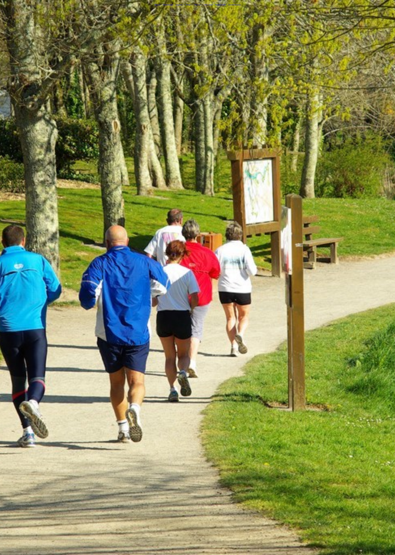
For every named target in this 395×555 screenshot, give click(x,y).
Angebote (179, 5)
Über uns (197, 5)
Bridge (188, 5)
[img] (197, 277)
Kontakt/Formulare (234, 5)
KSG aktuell (208, 5)
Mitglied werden (220, 5)
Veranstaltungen (168, 5)
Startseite (157, 5)
